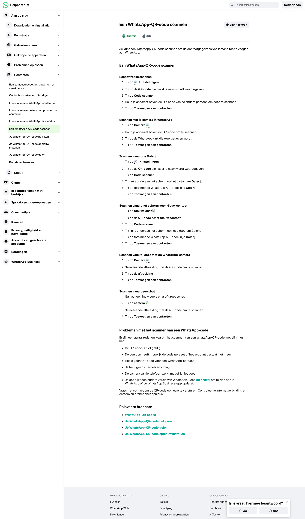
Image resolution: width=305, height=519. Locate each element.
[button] (292, 4)
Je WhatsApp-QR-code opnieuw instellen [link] (155, 434)
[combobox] (256, 5)
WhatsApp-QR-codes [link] (140, 415)
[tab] (129, 36)
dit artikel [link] (203, 380)
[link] (16, 5)
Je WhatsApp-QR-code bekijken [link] (148, 421)
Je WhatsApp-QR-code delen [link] (146, 427)
